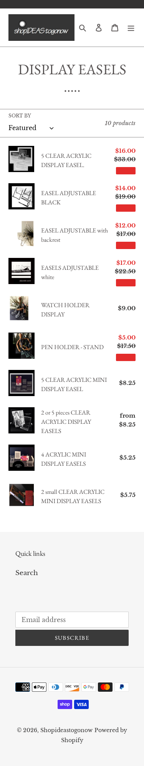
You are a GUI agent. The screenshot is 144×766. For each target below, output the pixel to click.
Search (26, 573)
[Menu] (131, 28)
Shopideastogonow (66, 730)
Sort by (19, 116)
